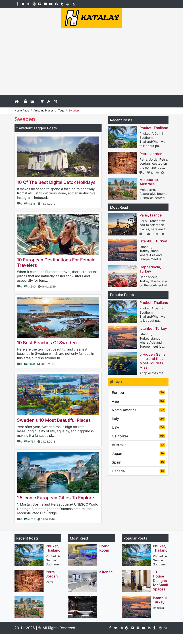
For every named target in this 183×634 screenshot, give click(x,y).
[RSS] (73, 3)
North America (138, 410)
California (138, 436)
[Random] (55, 101)
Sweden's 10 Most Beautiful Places (54, 420)
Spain (138, 462)
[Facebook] (17, 3)
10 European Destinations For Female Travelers (56, 262)
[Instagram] (28, 3)
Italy (138, 418)
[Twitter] (23, 3)
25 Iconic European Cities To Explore (55, 497)
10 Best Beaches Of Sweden (47, 342)
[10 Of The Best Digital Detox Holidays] (58, 156)
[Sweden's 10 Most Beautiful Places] (58, 394)
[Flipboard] (39, 3)
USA (138, 427)
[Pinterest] (34, 3)
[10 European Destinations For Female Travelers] (58, 234)
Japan (138, 453)
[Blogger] (56, 3)
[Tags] (42, 101)
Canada (138, 471)
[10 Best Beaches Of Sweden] (58, 317)
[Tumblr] (62, 3)
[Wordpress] (67, 3)
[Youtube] (51, 3)
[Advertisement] (91, 61)
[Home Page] (18, 101)
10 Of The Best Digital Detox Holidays (56, 182)
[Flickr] (45, 3)
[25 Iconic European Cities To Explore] (58, 472)
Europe (138, 392)
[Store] (25, 101)
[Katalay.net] (91, 17)
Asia (138, 401)
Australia (138, 445)
